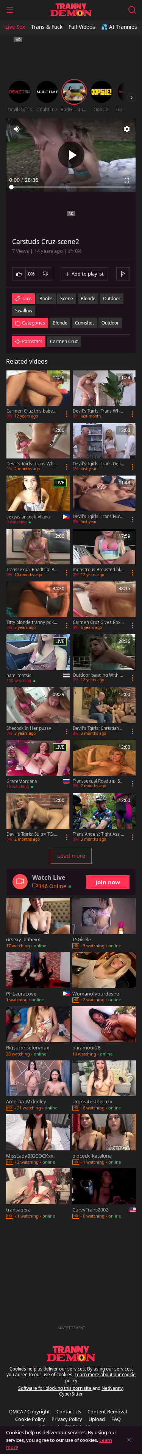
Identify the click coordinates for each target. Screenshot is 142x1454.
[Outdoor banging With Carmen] (104, 659)
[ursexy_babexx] (38, 924)
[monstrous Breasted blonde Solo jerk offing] (104, 554)
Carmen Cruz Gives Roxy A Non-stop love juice (98, 622)
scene (66, 298)
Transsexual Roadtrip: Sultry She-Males (98, 781)
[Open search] (132, 10)
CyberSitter (71, 1394)
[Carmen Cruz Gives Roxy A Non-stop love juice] (104, 606)
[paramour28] (104, 1032)
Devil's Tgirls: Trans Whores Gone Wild (98, 411)
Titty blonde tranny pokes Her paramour (31, 622)
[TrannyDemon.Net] (71, 9)
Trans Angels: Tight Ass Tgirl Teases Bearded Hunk (98, 834)
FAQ (116, 1419)
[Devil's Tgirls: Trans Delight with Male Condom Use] (104, 448)
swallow (23, 310)
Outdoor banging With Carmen (97, 675)
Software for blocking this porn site (55, 1388)
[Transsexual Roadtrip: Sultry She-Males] (104, 765)
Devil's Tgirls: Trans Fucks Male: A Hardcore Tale (97, 516)
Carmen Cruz (64, 341)
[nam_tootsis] (38, 659)
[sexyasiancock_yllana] (38, 501)
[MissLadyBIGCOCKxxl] (38, 1140)
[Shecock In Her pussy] (38, 712)
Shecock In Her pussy (28, 728)
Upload (97, 1419)
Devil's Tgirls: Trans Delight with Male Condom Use (98, 464)
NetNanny (112, 1388)
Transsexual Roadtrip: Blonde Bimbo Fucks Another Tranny (32, 569)
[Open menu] (10, 10)
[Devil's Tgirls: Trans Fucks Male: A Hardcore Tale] (104, 500)
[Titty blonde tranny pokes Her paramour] (38, 606)
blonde (88, 298)
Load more (71, 855)
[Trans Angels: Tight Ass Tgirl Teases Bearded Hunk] (104, 818)
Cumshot (84, 323)
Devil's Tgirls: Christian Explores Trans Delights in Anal (98, 728)
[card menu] (66, 414)
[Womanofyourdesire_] (104, 978)
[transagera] (38, 1194)
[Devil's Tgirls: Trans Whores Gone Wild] (104, 395)
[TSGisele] (104, 924)
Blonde (60, 323)
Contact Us (68, 1411)
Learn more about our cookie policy (100, 1377)
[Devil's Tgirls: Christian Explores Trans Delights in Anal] (104, 712)
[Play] (71, 155)
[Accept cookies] (129, 1440)
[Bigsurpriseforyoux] (38, 1032)
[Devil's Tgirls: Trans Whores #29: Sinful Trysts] (38, 448)
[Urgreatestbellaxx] (104, 1086)
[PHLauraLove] (38, 978)
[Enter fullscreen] (127, 180)
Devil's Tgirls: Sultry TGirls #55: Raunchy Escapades (32, 834)
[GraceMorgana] (38, 765)
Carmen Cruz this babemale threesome (31, 411)
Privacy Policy (66, 1419)
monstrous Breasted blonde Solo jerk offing (98, 569)
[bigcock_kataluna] (104, 1140)
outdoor (111, 298)
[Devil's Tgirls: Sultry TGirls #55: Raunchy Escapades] (38, 818)
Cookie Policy (30, 1419)
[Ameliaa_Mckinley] (38, 1086)
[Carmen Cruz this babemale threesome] (38, 395)
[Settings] (127, 129)
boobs (46, 298)
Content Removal (107, 1411)
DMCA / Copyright (29, 1411)
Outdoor (110, 323)
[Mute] (16, 129)
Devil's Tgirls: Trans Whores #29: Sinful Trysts (32, 464)
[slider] (71, 187)
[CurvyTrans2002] (104, 1194)
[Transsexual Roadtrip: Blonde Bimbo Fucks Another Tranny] (38, 554)
